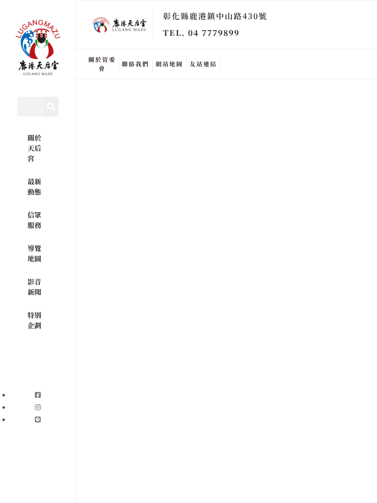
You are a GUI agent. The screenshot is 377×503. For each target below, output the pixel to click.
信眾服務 (34, 220)
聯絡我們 (135, 63)
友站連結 (203, 63)
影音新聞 (34, 287)
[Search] (51, 106)
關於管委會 (102, 63)
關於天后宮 (34, 148)
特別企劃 (34, 320)
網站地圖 (169, 63)
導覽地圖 (34, 253)
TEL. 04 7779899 (201, 32)
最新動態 (34, 186)
